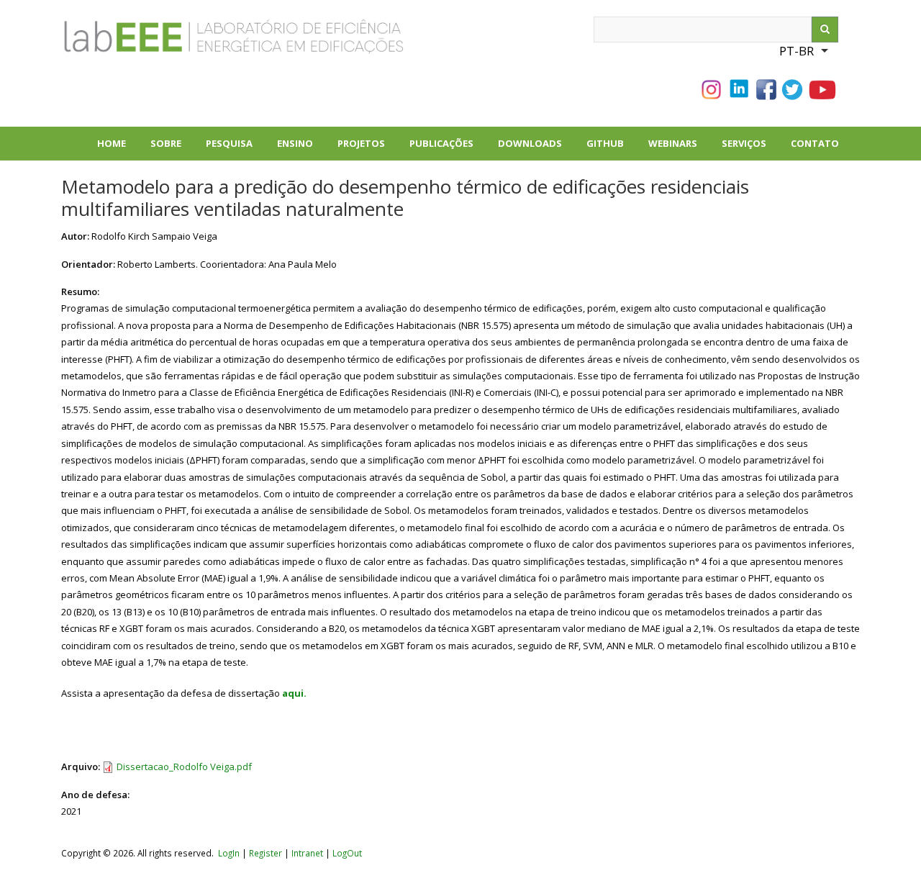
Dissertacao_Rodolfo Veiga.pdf (184, 766)
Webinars (672, 143)
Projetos (367, 148)
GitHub (605, 143)
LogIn (229, 853)
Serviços (744, 143)
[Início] (183, 42)
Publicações (447, 148)
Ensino (295, 143)
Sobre (172, 148)
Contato (815, 143)
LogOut (347, 853)
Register (265, 853)
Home (111, 143)
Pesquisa (235, 148)
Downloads (536, 148)
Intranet (308, 853)
